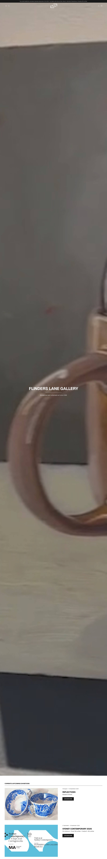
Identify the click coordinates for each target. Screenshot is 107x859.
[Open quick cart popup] (101, 5)
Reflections (69, 792)
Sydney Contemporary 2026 (77, 829)
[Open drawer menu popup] (6, 5)
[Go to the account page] (99, 6)
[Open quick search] (8, 5)
